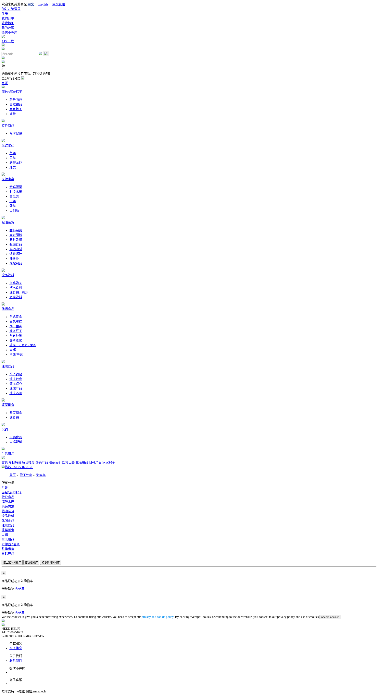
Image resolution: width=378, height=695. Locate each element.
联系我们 (55, 462)
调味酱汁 (15, 254)
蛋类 (12, 206)
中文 (31, 4)
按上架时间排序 (12, 562)
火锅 (5, 429)
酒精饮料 (15, 297)
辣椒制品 (15, 263)
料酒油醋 (15, 249)
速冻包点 (15, 379)
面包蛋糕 (15, 321)
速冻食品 (8, 366)
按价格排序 (31, 562)
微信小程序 (9, 32)
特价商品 (8, 125)
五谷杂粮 (15, 239)
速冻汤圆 (15, 393)
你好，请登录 (11, 9)
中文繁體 (58, 4)
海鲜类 (41, 475)
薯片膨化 (15, 340)
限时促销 (15, 133)
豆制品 (14, 210)
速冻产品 (15, 388)
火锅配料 (15, 442)
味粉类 (14, 258)
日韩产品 (95, 462)
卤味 (12, 113)
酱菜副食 (8, 405)
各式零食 (15, 316)
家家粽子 (15, 109)
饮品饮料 (8, 275)
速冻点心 (15, 383)
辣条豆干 (15, 331)
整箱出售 (68, 462)
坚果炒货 (15, 335)
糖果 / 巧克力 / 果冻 (22, 345)
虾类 (12, 167)
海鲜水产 (8, 145)
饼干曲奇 (15, 326)
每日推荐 (28, 462)
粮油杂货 (8, 222)
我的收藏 (8, 28)
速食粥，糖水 (18, 292)
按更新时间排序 (51, 562)
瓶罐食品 (15, 244)
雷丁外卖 (26, 475)
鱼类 (12, 153)
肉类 (12, 201)
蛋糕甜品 (15, 104)
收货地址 (8, 23)
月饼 (5, 83)
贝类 (12, 158)
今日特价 (15, 462)
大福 (12, 350)
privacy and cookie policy (157, 616)
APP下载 (8, 41)
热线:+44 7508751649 (19, 467)
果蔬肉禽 (8, 179)
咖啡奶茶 (15, 283)
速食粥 (14, 417)
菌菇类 (14, 196)
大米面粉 (15, 235)
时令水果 (15, 191)
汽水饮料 (15, 287)
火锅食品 (15, 437)
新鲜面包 (15, 99)
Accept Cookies (330, 617)
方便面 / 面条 (11, 544)
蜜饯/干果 (16, 354)
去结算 (19, 589)
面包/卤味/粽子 (12, 91)
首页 (5, 462)
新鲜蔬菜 (15, 187)
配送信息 (15, 648)
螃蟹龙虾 (15, 162)
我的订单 (8, 18)
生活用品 (8, 453)
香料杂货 (15, 230)
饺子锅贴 (15, 374)
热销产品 (41, 462)
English (43, 4)
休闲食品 (8, 309)
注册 (5, 13)
